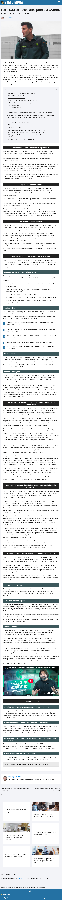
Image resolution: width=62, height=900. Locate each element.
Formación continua (17, 125)
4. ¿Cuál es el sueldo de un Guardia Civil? (23, 139)
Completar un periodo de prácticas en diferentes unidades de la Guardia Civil (31, 115)
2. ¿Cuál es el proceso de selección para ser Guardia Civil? (28, 132)
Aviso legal (4, 898)
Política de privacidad (44, 898)
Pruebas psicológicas (17, 110)
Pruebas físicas (15, 105)
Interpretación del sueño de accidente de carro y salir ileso (15, 789)
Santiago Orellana (9, 17)
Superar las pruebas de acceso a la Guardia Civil (22, 100)
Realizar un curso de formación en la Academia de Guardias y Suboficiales (30, 113)
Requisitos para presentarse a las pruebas (23, 103)
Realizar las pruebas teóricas (16, 98)
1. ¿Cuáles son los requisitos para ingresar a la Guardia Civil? (28, 130)
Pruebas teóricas (16, 108)
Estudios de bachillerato (17, 120)
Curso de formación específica (20, 122)
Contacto (10, 898)
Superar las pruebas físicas (16, 95)
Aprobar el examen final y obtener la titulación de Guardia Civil (26, 117)
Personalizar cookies (20, 898)
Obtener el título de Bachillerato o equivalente (21, 93)
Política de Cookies (32, 898)
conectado (22, 878)
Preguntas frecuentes (14, 127)
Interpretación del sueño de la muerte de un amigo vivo (47, 789)
